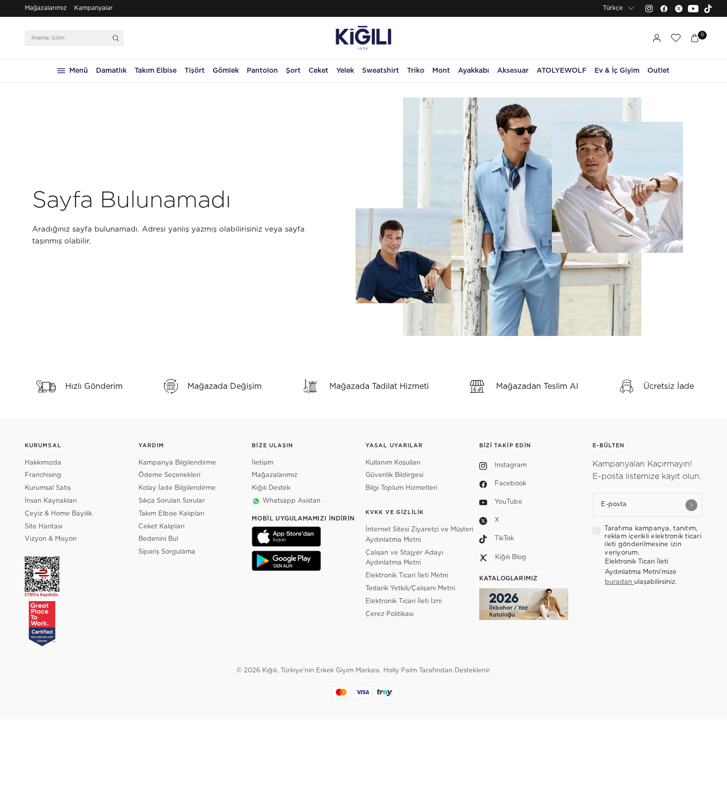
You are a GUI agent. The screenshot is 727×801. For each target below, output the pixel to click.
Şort (293, 70)
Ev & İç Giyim (616, 70)
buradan (619, 582)
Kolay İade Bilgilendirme (177, 488)
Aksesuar (513, 70)
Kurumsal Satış (48, 488)
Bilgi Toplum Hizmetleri (401, 488)
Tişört (194, 70)
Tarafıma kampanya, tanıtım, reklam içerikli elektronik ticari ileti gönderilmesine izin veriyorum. (652, 540)
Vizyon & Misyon (51, 539)
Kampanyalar (93, 8)
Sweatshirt (380, 70)
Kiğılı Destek (271, 488)
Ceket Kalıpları (161, 526)
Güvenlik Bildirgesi (394, 475)
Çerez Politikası (389, 614)
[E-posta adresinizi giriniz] (691, 505)
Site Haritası (43, 526)
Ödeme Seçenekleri (169, 475)
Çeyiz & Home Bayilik (58, 514)
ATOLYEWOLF (562, 70)
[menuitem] (46, 8)
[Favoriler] (675, 38)
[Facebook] (663, 8)
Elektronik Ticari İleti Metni (406, 575)
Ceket (318, 70)
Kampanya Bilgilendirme (177, 463)
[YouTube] (693, 8)
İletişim (262, 463)
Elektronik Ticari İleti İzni (403, 601)
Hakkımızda (43, 463)
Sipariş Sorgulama (166, 552)
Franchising (43, 475)
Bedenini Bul (158, 539)
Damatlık (111, 70)
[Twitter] (678, 8)
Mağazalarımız (46, 8)
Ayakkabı (473, 70)
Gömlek (226, 70)
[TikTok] (708, 8)
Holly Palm (400, 670)
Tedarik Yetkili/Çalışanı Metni (410, 588)
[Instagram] (648, 8)
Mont (441, 70)
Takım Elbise (156, 70)
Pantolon (262, 70)
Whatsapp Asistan (291, 501)
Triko (415, 70)
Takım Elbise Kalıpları (171, 514)
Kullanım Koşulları (392, 463)
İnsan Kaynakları (51, 501)
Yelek (345, 70)
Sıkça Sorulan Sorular (171, 501)
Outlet (658, 70)
